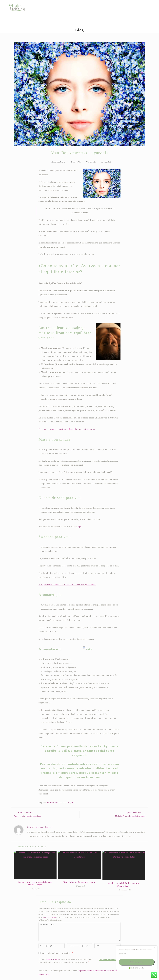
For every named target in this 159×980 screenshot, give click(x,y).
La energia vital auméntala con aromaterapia (35, 883)
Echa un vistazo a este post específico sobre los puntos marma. (67, 429)
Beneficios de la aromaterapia (79, 882)
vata (73, 803)
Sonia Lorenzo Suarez (57, 162)
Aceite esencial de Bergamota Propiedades (124, 884)
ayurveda (51, 803)
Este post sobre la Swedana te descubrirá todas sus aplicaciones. (67, 584)
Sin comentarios (106, 162)
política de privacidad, (53, 959)
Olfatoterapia (91, 162)
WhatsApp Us (136, 962)
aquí (79, 526)
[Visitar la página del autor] (19, 830)
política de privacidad (49, 917)
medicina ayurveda (62, 803)
